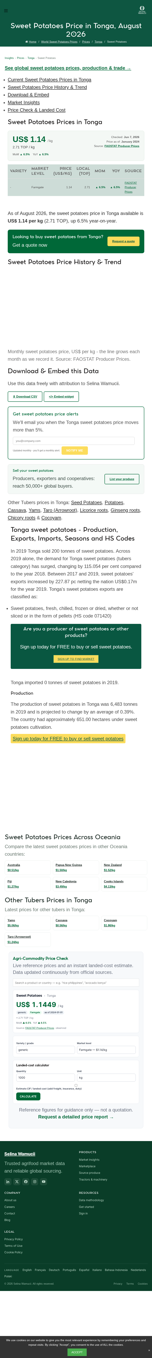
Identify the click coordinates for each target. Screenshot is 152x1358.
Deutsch (54, 1270)
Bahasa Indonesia (116, 1270)
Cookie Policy (13, 1252)
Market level (84, 1043)
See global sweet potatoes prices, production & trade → (68, 68)
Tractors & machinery (93, 1179)
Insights (9, 58)
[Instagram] (34, 1181)
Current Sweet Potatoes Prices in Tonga (49, 79)
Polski (8, 1276)
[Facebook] (25, 1181)
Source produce (89, 1173)
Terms (130, 1283)
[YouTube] (43, 1181)
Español (84, 1270)
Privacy (118, 1283)
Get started (86, 1207)
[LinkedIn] (7, 1181)
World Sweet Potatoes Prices (59, 41)
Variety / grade (25, 1043)
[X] (16, 1181)
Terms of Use (13, 1246)
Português (69, 1270)
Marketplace (87, 1166)
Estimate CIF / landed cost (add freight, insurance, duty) (49, 1088)
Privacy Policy (13, 1239)
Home (32, 41)
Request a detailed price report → (76, 1116)
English (27, 1270)
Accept (77, 1352)
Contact (9, 1213)
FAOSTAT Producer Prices (39, 1027)
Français (40, 1270)
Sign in (83, 1213)
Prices (86, 41)
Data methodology (91, 1200)
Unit (79, 1071)
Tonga (98, 41)
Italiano (97, 1270)
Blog (7, 1220)
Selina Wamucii (19, 1153)
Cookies (143, 1283)
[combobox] (76, 983)
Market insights (89, 1159)
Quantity (21, 1071)
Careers (9, 1207)
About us (10, 1200)
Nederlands (138, 1270)
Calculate (28, 1096)
